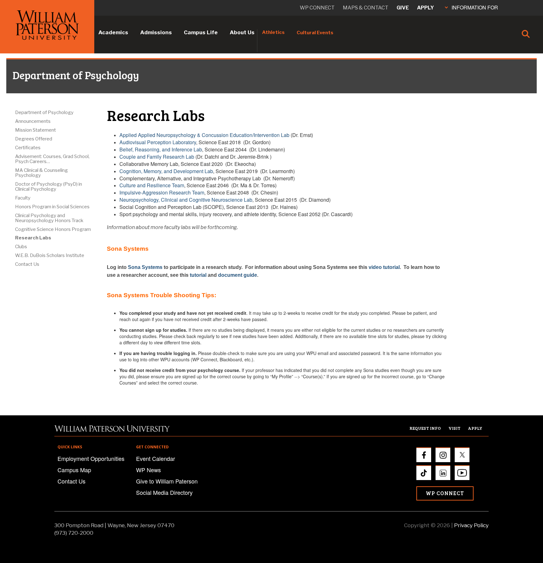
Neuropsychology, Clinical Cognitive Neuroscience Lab (185, 199)
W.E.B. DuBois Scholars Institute (49, 255)
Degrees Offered (33, 138)
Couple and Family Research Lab (156, 156)
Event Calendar (155, 458)
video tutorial (384, 267)
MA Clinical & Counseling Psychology (41, 173)
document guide (237, 275)
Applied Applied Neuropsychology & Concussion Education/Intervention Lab (204, 135)
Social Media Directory (164, 492)
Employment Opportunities (91, 458)
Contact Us (27, 264)
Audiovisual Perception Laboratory (157, 142)
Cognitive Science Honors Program (53, 229)
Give (403, 8)
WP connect (317, 8)
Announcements (33, 121)
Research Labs (33, 237)
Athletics (273, 32)
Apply (425, 8)
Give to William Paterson (167, 481)
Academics (113, 32)
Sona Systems (145, 267)
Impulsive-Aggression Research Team (161, 192)
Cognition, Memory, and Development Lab (166, 171)
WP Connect (445, 493)
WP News (148, 470)
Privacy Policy (471, 525)
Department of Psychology (44, 112)
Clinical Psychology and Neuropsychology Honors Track (49, 218)
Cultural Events (315, 33)
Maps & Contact (365, 8)
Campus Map (74, 470)
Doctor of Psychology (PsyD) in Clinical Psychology (48, 187)
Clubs (21, 246)
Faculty (22, 197)
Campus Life (201, 32)
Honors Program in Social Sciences (52, 206)
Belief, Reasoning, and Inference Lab (160, 149)
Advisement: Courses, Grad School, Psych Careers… (52, 159)
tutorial (198, 275)
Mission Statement (35, 130)
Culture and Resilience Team (151, 185)
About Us (242, 32)
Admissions (156, 32)
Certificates (28, 147)
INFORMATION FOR (475, 7)
